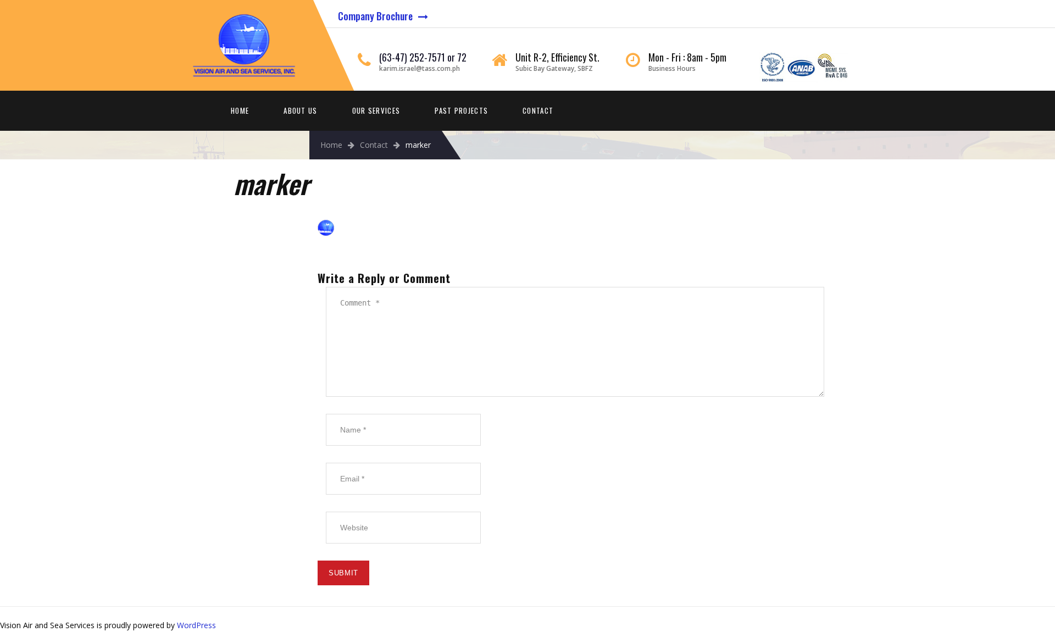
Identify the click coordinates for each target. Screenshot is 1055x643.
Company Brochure (375, 16)
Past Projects (461, 110)
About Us (300, 110)
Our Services (376, 110)
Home (240, 110)
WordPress (196, 625)
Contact (538, 110)
